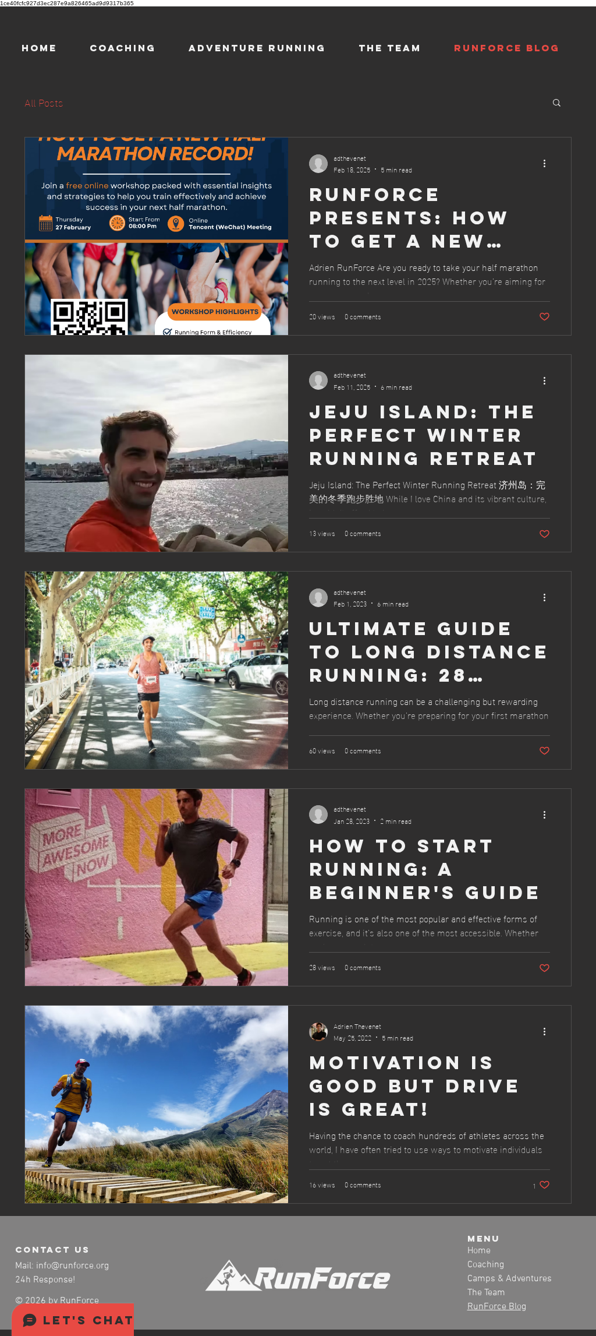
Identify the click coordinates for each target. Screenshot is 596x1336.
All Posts (43, 101)
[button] (556, 103)
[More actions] (548, 164)
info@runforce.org (72, 1266)
